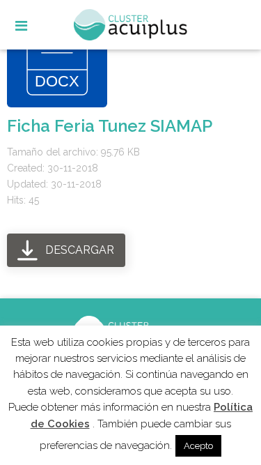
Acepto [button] (198, 446)
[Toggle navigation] (33, 27)
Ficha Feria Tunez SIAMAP (109, 126)
